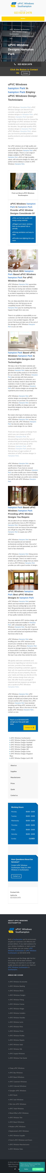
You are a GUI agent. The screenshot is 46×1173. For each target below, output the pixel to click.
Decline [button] (26, 1169)
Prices (13, 783)
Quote (13, 789)
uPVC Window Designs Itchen (20, 751)
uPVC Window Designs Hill (19, 749)
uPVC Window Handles (17, 1018)
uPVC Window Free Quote (18, 1058)
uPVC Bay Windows (16, 1073)
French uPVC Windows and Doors (20, 1140)
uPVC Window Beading (17, 986)
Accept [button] (38, 1169)
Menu (23, 18)
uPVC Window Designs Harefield (21, 742)
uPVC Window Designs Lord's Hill (22, 758)
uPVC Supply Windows (17, 1053)
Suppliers (14, 771)
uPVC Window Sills (15, 1049)
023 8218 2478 (23, 13)
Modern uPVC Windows (17, 1126)
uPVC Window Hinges (16, 1009)
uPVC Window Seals (16, 1044)
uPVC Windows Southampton (20, 738)
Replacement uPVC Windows (19, 1131)
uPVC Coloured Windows (17, 1086)
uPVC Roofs (13, 1095)
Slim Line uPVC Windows (17, 1104)
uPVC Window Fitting (16, 1000)
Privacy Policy (13, 1166)
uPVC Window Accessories (18, 982)
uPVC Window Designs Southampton (23, 740)
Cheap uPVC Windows (16, 1068)
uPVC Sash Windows (16, 1100)
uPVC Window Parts (16, 1027)
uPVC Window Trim (15, 1117)
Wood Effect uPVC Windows (19, 1113)
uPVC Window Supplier (17, 1135)
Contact (25, 73)
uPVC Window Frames (16, 1004)
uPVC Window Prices (16, 1031)
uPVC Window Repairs (16, 1040)
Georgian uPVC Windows (17, 1091)
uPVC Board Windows (16, 1077)
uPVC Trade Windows (16, 1109)
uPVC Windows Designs (17, 995)
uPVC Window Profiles (16, 1035)
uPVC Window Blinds (16, 991)
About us (14, 765)
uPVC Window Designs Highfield (21, 745)
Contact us (14, 795)
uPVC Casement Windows (18, 1082)
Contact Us (29, 727)
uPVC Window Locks (16, 1022)
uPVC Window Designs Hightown (22, 747)
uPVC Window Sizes (16, 1149)
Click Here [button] (32, 1165)
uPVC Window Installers (17, 1013)
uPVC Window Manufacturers (19, 1144)
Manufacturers (15, 777)
